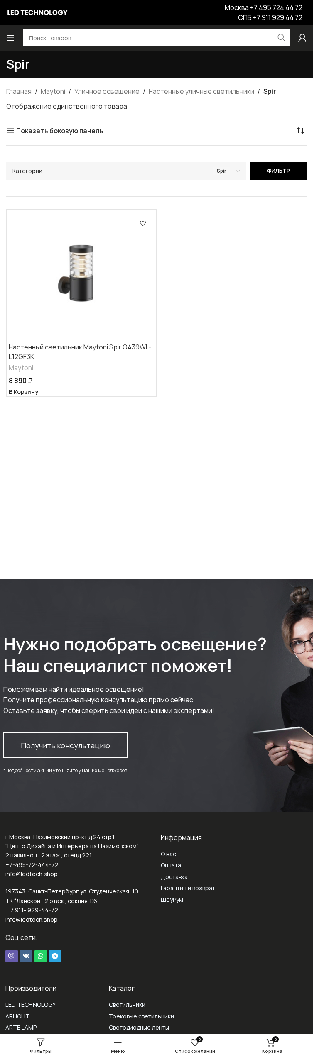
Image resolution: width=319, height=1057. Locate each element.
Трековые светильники (141, 1016)
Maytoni (53, 91)
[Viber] (11, 956)
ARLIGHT (17, 1016)
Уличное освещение (107, 91)
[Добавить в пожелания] (142, 223)
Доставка (174, 877)
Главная (19, 91)
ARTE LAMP (21, 1027)
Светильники (127, 1004)
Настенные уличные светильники (201, 91)
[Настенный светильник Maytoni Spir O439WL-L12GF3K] (81, 275)
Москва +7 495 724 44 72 (263, 7)
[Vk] (26, 956)
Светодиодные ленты (139, 1027)
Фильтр (278, 170)
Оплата (171, 865)
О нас (168, 854)
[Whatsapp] (40, 956)
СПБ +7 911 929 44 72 (270, 17)
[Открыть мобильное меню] (10, 37)
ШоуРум (172, 899)
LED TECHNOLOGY (30, 1004)
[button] (23, 391)
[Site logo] (37, 11)
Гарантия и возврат (188, 888)
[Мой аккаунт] (302, 37)
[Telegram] (55, 956)
